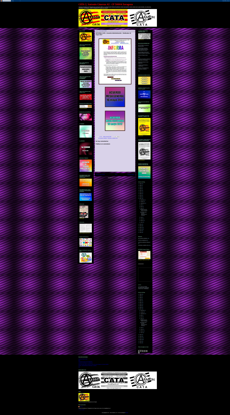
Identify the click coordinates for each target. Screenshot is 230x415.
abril (141, 217)
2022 (140, 190)
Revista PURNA (144, 286)
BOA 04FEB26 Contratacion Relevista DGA (143, 46)
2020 (140, 193)
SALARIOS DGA (141, 287)
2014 (140, 227)
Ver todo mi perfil (81, 409)
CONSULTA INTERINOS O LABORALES (85, 363)
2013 (140, 229)
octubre (142, 201)
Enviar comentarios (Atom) (117, 177)
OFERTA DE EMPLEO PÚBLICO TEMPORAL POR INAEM (144, 60)
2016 (140, 224)
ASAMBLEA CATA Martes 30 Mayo (143, 210)
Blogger (126, 412)
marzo (142, 218)
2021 (140, 302)
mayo (142, 208)
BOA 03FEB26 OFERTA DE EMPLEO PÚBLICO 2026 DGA (144, 53)
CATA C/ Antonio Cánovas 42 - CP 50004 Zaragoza (106, 4)
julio (141, 204)
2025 (140, 185)
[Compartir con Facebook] (117, 136)
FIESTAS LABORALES (142, 240)
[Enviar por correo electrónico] (114, 136)
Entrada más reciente (100, 174)
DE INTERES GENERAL (102, 138)
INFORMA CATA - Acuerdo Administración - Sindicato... (143, 214)
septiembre (143, 203)
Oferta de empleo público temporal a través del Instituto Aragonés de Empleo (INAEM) (93, 364)
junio (142, 206)
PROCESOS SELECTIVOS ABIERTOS (85, 361)
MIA (79, 367)
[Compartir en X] (116, 136)
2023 (140, 188)
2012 (140, 230)
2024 (140, 187)
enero (142, 222)
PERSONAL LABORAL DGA (113, 138)
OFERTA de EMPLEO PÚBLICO (144, 242)
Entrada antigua (131, 174)
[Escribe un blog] (115, 136)
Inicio (116, 174)
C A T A (139, 286)
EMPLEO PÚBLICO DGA (143, 55)
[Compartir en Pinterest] (119, 136)
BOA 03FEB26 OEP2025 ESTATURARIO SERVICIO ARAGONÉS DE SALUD (143, 49)
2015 (140, 225)
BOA (139, 57)
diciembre (142, 199)
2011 (140, 232)
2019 (140, 195)
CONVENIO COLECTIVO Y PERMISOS (143, 288)
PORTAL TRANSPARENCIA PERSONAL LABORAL (143, 69)
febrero (142, 220)
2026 (140, 183)
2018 (140, 196)
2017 (140, 198)
